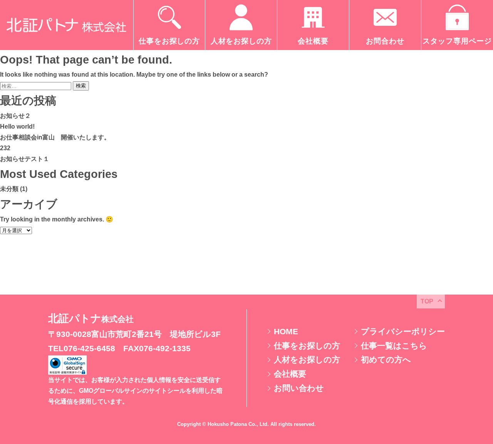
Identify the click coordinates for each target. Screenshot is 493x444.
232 (5, 148)
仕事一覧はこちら (394, 345)
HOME (286, 331)
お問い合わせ (299, 388)
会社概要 (290, 373)
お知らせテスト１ (24, 159)
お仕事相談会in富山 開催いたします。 (55, 137)
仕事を (307, 345)
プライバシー (403, 331)
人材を (307, 359)
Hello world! (17, 126)
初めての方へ (386, 359)
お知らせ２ (15, 115)
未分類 (9, 189)
